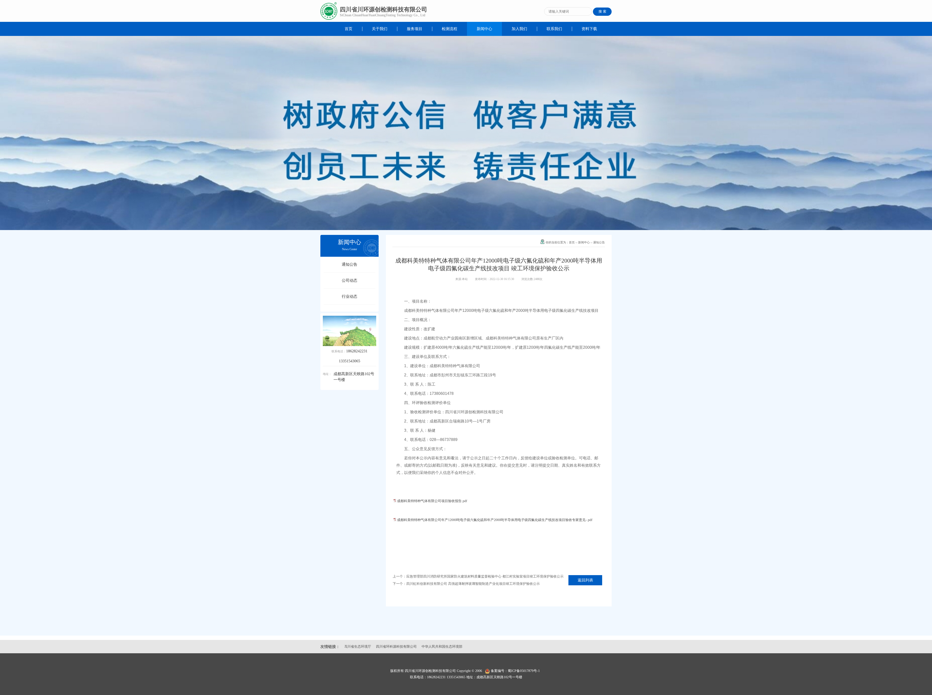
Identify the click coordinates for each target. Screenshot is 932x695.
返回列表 (585, 580)
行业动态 (349, 296)
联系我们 (554, 29)
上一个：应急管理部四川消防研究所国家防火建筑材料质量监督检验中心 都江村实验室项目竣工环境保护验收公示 (478, 576)
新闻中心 (484, 29)
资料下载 (589, 29)
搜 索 (602, 11)
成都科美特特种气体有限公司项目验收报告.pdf (432, 501)
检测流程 (449, 29)
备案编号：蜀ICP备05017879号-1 (516, 671)
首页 (348, 29)
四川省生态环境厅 (422, 646)
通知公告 (349, 264)
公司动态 (349, 280)
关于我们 (379, 29)
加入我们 (519, 29)
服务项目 (414, 29)
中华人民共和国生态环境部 (383, 646)
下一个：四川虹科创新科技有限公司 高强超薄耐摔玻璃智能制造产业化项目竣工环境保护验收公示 (466, 584)
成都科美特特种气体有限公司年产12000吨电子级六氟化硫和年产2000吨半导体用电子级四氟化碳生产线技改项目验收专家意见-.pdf (494, 520)
